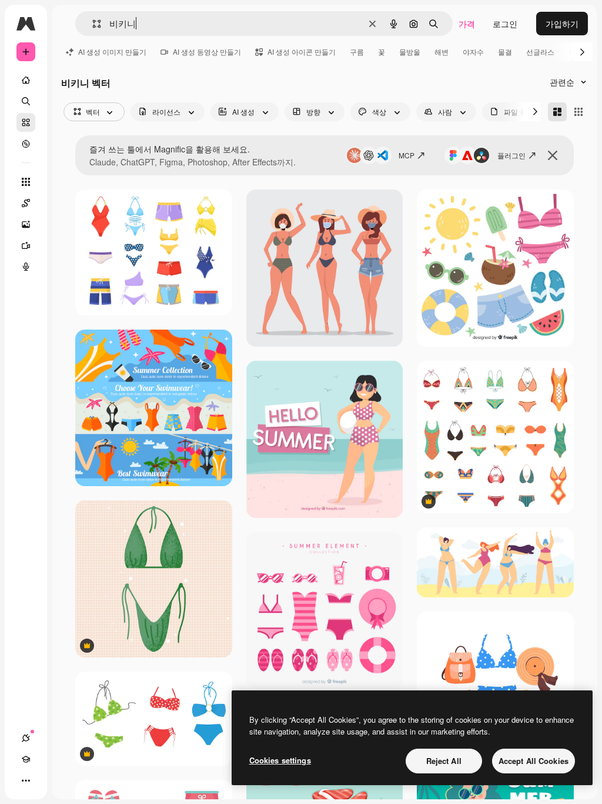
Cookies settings (280, 760)
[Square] (578, 111)
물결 (505, 51)
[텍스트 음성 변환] (25, 266)
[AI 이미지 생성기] (25, 224)
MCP (406, 155)
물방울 (409, 51)
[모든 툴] (25, 181)
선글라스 (540, 51)
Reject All (443, 760)
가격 (467, 23)
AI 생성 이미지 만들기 (112, 51)
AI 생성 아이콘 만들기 (301, 51)
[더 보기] (25, 780)
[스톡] (25, 122)
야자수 (473, 51)
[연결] (25, 738)
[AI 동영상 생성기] (25, 245)
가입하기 (562, 23)
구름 (357, 51)
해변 (441, 51)
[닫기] (553, 155)
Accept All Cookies (533, 760)
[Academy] (25, 759)
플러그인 (511, 155)
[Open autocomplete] (92, 23)
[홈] (25, 80)
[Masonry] (557, 111)
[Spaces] (25, 203)
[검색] (25, 101)
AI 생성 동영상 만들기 (207, 51)
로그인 (505, 23)
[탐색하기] (25, 143)
